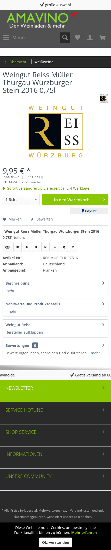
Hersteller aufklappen (24, 332)
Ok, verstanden (55, 542)
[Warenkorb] (103, 37)
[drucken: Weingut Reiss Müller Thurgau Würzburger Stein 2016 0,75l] (73, 247)
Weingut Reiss (17, 324)
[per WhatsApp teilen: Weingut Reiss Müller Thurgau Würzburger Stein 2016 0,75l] (17, 247)
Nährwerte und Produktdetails (32, 303)
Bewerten (44, 219)
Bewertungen (17, 345)
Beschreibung (17, 283)
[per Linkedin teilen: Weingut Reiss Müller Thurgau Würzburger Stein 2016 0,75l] (55, 247)
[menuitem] (13, 37)
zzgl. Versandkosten (33, 182)
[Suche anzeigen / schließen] (65, 37)
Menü (18, 37)
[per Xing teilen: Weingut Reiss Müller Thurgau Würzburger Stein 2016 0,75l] (64, 247)
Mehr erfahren (84, 532)
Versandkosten (80, 510)
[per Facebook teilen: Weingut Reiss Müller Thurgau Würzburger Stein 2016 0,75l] (27, 247)
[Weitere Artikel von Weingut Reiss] (103, 98)
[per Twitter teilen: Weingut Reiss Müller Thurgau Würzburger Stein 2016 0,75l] (36, 247)
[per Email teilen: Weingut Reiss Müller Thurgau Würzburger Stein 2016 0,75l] (7, 247)
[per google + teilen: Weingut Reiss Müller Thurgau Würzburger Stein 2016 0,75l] (45, 247)
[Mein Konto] (90, 37)
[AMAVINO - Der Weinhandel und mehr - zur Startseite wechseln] (41, 19)
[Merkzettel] (77, 37)
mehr (10, 290)
